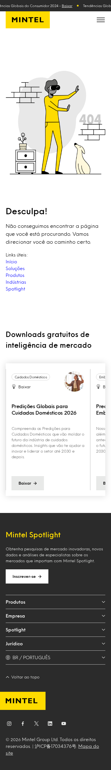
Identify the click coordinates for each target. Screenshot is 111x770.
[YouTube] (63, 724)
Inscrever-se (24, 576)
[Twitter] (36, 724)
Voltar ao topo (25, 676)
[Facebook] (22, 724)
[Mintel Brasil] (28, 19)
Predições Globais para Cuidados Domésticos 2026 (43, 409)
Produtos (15, 275)
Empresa (15, 616)
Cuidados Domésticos (31, 377)
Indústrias (16, 282)
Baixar (67, 5)
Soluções (15, 268)
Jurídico (14, 643)
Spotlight (15, 288)
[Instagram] (9, 724)
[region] (55, 429)
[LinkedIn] (50, 724)
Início (11, 261)
